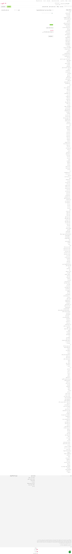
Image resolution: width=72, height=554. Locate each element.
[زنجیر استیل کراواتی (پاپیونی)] (47, 18)
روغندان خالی (68, 33)
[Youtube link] (2, 0)
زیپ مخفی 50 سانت (67, 176)
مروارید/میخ (68, 122)
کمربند (69, 159)
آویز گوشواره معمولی (67, 400)
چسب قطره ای (68, 96)
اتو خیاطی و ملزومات (67, 24)
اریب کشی (68, 149)
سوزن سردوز (68, 192)
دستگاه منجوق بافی (67, 238)
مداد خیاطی (68, 327)
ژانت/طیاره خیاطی (67, 34)
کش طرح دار (68, 258)
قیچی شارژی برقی (67, 222)
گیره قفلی (68, 278)
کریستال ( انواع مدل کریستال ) (66, 340)
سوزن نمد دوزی (68, 383)
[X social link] (4, 0)
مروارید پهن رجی (68, 341)
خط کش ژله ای (68, 314)
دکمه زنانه (68, 130)
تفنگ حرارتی (69, 73)
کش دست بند (68, 255)
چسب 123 (68, 86)
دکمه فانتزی (68, 139)
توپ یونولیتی (68, 460)
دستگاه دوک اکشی (67, 235)
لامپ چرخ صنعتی (67, 40)
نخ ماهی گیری (68, 364)
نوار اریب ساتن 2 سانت (67, 396)
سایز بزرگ (68, 74)
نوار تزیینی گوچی (67, 166)
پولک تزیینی (68, 284)
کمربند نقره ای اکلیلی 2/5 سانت (66, 264)
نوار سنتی (68, 169)
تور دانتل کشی (68, 152)
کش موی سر (68, 262)
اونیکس (69, 330)
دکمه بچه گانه (68, 126)
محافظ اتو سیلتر (68, 44)
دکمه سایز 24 (68, 133)
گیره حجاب (68, 440)
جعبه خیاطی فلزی (67, 83)
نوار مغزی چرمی (68, 232)
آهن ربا (70, 11)
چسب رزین (68, 407)
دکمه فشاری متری (67, 202)
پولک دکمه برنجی (67, 107)
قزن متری (68, 208)
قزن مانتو (68, 206)
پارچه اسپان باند (68, 70)
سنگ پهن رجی (68, 337)
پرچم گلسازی (68, 459)
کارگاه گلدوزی (68, 386)
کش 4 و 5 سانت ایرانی (67, 252)
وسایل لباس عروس (68, 469)
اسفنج (69, 456)
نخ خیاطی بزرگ (68, 350)
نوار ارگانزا (68, 162)
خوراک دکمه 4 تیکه (67, 109)
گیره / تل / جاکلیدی (68, 271)
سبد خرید (33, 486)
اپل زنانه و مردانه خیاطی (67, 23)
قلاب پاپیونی (68, 433)
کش (70, 245)
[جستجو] (50, 3)
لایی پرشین (68, 57)
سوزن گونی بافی (67, 195)
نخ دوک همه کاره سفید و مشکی (66, 354)
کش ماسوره (68, 261)
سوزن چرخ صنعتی (67, 188)
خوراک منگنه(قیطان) (67, 110)
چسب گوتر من (68, 99)
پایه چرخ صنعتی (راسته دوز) (66, 27)
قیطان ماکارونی (68, 231)
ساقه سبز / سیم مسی (67, 462)
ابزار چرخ (69, 20)
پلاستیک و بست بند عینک (67, 406)
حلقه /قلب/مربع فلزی (67, 380)
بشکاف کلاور (68, 66)
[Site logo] (65, 3)
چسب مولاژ (68, 100)
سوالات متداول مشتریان (31, 484)
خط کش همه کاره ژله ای (66, 317)
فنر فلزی (69, 472)
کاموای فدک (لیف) (67, 241)
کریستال (69, 436)
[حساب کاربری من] (7, 3)
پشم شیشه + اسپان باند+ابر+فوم (66, 67)
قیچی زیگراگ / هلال (67, 221)
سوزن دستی (68, 189)
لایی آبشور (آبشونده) (67, 56)
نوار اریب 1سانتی (67, 393)
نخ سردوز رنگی (68, 357)
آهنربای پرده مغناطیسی (67, 17)
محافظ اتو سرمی (67, 43)
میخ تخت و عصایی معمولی (66, 443)
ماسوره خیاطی (69, 298)
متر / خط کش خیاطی (68, 304)
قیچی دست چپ (68, 219)
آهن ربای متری (68, 14)
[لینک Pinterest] (1, 0)
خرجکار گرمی (68, 413)
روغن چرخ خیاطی (67, 31)
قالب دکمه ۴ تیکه (67, 116)
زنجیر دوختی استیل (67, 423)
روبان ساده (68, 156)
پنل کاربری (9, 6)
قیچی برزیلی (68, 215)
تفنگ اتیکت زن (68, 30)
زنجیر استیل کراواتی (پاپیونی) (49, 27)
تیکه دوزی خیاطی (68, 77)
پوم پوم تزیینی (68, 285)
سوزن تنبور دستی (67, 182)
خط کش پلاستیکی (67, 307)
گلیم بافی (68, 242)
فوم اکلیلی (68, 291)
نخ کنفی (69, 360)
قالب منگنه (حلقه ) (67, 119)
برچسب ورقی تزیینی (67, 281)
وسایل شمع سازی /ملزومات (67, 450)
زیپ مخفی (69, 175)
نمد (70, 367)
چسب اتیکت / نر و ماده (67, 87)
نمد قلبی (69, 374)
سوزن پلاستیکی (68, 179)
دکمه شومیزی (68, 136)
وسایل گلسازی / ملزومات (67, 453)
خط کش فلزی (68, 318)
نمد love (69, 370)
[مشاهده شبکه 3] (12, 10)
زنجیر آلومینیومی (67, 416)
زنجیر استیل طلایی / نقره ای (66, 419)
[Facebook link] (5, 0)
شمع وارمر (68, 452)
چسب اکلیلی (68, 89)
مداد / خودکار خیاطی (68, 324)
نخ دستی (69, 353)
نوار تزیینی (68, 165)
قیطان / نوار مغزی (68, 228)
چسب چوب (68, 90)
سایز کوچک (68, 76)
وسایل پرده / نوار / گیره (68, 446)
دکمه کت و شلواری (67, 142)
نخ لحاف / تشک (68, 363)
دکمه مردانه (68, 146)
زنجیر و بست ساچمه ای (67, 427)
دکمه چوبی (68, 129)
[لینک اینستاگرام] (3, 0)
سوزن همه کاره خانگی (67, 198)
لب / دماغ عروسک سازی (66, 295)
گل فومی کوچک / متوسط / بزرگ (65, 466)
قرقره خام (68, 384)
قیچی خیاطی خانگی (67, 218)
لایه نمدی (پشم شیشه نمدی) (66, 54)
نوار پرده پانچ (68, 449)
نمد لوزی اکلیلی (68, 377)
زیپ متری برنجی (67, 173)
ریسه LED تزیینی (67, 288)
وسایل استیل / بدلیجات (68, 397)
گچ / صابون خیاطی (68, 265)
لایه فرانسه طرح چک (67, 53)
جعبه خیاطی (69, 80)
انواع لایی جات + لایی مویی (67, 47)
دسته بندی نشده (68, 123)
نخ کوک (69, 361)
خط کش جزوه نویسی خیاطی (66, 311)
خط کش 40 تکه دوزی (66, 308)
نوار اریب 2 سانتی (67, 394)
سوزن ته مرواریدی (67, 185)
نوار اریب (69, 390)
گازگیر (69, 439)
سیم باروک (68, 463)
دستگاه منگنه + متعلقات (67, 106)
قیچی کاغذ (68, 225)
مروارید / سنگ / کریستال (67, 328)
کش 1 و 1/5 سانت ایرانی (66, 248)
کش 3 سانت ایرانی (67, 251)
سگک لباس (68, 113)
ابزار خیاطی (68, 21)
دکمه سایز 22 (68, 132)
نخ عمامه (69, 387)
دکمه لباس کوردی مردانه (66, 143)
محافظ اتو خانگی (67, 41)
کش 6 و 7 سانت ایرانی (67, 254)
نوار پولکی (68, 163)
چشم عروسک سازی (67, 287)
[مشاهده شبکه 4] (10, 10)
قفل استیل (68, 430)
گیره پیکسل (68, 275)
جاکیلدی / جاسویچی (67, 274)
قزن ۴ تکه (68, 205)
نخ (70, 344)
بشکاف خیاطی (69, 60)
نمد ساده (69, 373)
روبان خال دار (68, 155)
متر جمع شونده (68, 321)
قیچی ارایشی (68, 212)
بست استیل (68, 403)
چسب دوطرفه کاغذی (67, 93)
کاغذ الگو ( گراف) (67, 37)
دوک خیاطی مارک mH (67, 347)
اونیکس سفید (68, 331)
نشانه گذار (68, 297)
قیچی (70, 209)
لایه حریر (69, 50)
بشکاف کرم (68, 64)
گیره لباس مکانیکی (67, 120)
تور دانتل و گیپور (68, 153)
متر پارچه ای (68, 320)
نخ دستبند (68, 351)
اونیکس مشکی (68, 334)
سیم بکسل (68, 429)
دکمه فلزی (68, 140)
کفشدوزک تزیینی (67, 294)
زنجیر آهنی (68, 417)
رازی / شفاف (68, 103)
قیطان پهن (68, 229)
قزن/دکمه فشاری (68, 199)
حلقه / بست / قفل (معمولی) (66, 410)
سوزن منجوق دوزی (67, 196)
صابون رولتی (68, 268)
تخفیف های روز (3, 6)
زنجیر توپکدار (68, 420)
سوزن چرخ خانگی (67, 186)
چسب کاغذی (68, 97)
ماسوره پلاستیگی (67, 301)
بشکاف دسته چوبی (67, 63)
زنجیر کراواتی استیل (67, 426)
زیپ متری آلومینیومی (67, 172)
